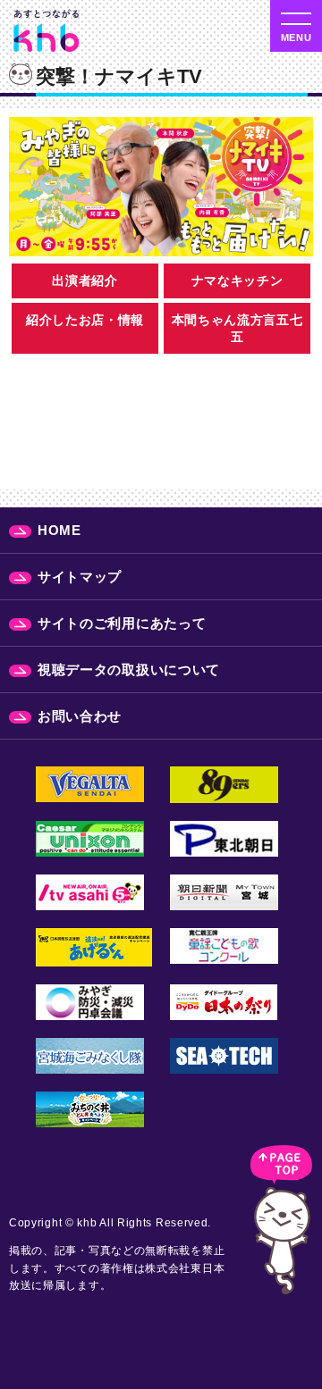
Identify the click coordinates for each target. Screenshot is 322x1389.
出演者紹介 (85, 280)
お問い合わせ (80, 716)
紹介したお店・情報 (85, 320)
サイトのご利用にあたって (122, 623)
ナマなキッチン (237, 280)
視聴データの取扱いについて (129, 669)
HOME (59, 530)
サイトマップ (80, 576)
